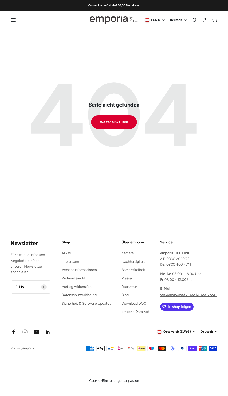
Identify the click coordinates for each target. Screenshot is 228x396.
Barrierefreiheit (133, 270)
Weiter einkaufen (114, 122)
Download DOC (134, 303)
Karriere (128, 253)
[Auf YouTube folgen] (36, 332)
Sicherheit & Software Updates (86, 303)
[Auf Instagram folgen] (25, 332)
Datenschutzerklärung (79, 295)
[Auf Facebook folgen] (14, 332)
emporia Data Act (135, 312)
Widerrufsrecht (74, 278)
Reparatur (129, 287)
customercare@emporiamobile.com (188, 294)
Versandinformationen (79, 270)
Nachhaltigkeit (133, 261)
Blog (125, 295)
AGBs (66, 253)
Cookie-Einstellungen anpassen (114, 380)
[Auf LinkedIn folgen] (48, 332)
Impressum (70, 261)
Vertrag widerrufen (77, 287)
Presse (127, 278)
